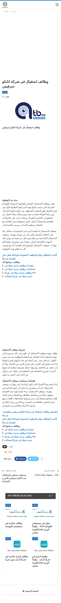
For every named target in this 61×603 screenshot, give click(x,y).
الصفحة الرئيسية (31, 591)
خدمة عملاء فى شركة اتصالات (18, 276)
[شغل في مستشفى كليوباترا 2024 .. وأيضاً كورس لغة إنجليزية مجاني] (44, 512)
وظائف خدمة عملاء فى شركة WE (20, 273)
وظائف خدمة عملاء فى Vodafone (19, 269)
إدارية (5, 92)
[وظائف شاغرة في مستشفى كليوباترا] (17, 512)
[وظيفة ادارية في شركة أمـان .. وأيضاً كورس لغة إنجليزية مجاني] (44, 545)
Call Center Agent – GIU (47, 475)
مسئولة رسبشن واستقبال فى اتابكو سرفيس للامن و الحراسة (14, 478)
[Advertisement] (30, 46)
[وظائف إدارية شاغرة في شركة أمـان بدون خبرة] (17, 545)
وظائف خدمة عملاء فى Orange (19, 265)
